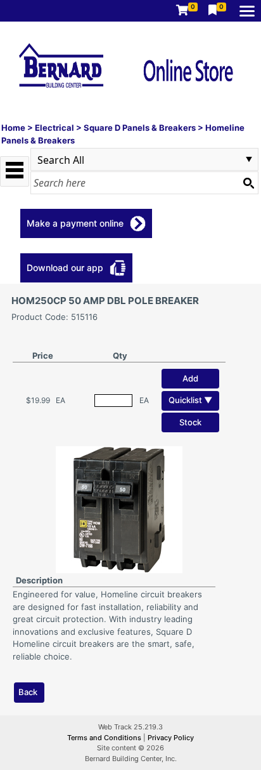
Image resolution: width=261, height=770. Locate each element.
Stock (190, 422)
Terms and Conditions (105, 737)
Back (27, 692)
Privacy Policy (171, 737)
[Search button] (248, 182)
